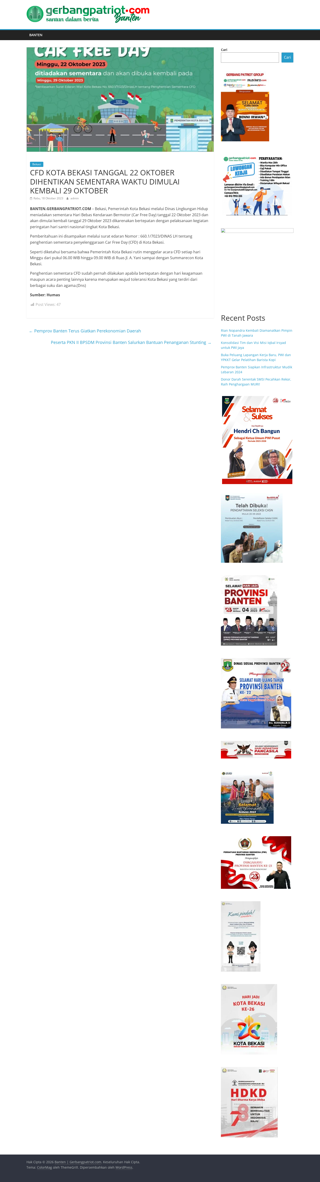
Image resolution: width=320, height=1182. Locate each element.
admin (75, 198)
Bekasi (36, 164)
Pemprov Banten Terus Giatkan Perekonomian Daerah (85, 331)
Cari (224, 49)
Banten (35, 35)
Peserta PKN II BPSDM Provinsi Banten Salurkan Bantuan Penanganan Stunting (131, 342)
